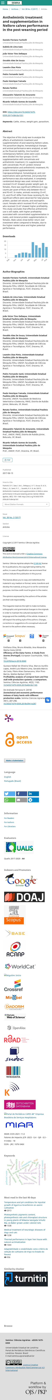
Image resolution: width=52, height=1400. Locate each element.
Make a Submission (14, 760)
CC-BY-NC (37, 563)
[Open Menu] (3, 2)
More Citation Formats (14, 504)
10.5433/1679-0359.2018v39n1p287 (19, 703)
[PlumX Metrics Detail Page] (8, 718)
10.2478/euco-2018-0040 (14, 661)
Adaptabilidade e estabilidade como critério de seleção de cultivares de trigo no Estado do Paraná (26, 1252)
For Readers (9, 818)
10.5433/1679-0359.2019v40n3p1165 (20, 685)
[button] (9, 793)
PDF (8, 460)
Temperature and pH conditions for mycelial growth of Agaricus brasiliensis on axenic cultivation (24, 1205)
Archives (14, 9)
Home (5, 9)
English (7, 777)
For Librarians (10, 826)
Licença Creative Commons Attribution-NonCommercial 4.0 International (25, 1367)
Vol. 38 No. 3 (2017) (30, 9)
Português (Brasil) (12, 781)
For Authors (9, 822)
